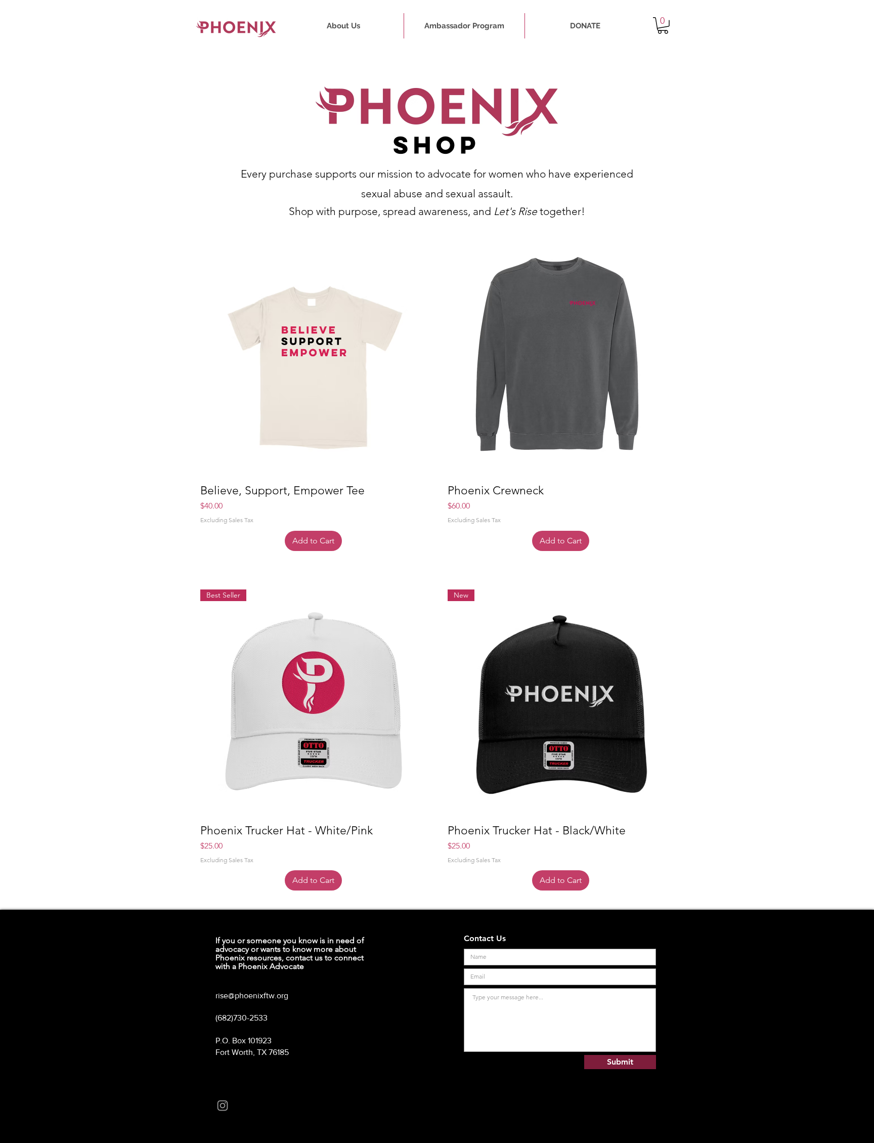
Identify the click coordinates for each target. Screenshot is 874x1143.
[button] (663, 25)
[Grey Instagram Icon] (222, 1105)
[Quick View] (313, 362)
